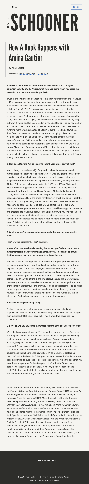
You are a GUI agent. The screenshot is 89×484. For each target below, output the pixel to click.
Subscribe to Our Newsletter (44, 460)
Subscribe (76, 7)
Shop (61, 31)
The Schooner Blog (12, 31)
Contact (35, 31)
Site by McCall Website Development (44, 480)
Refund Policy (63, 477)
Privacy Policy (48, 477)
